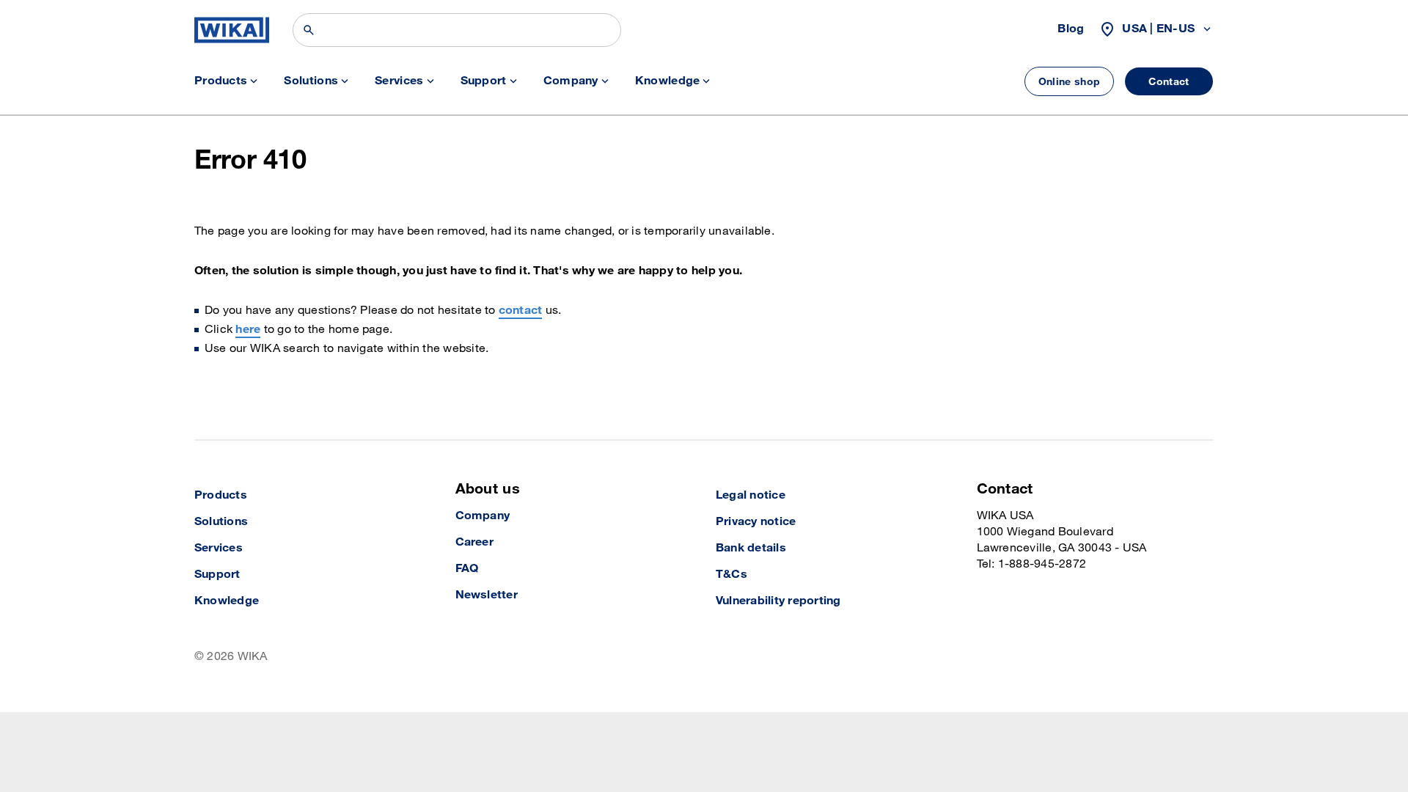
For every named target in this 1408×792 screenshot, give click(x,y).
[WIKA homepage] (231, 30)
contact (521, 311)
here (247, 330)
